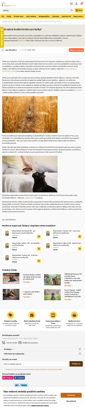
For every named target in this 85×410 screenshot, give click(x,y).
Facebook (21, 378)
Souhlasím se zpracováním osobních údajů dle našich (34, 369)
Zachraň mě (66, 16)
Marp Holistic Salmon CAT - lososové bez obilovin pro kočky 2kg (67, 244)
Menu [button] (80, 10)
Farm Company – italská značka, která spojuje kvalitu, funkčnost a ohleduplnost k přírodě (73, 293)
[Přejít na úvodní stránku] (9, 4)
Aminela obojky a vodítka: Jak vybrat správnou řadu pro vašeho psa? (32, 277)
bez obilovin (78, 90)
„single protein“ (29, 198)
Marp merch (78, 16)
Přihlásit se (76, 364)
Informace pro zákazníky (14, 353)
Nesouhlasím (71, 401)
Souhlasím (71, 395)
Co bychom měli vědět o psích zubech (31, 293)
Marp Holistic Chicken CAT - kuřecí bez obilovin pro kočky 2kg (66, 232)
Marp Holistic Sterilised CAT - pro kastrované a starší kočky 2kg (24, 232)
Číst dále (26, 282)
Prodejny (8, 349)
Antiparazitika (44, 16)
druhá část (21, 40)
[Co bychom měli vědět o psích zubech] (11, 294)
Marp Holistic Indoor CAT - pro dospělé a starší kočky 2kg (26, 244)
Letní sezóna (31, 16)
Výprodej (55, 16)
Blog (16, 21)
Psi (3, 16)
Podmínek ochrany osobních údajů (51, 369)
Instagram (9, 378)
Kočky (9, 16)
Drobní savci (18, 16)
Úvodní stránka (7, 21)
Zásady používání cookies (40, 405)
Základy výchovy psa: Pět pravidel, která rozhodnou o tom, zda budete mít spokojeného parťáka (73, 278)
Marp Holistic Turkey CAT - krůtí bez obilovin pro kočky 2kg (25, 256)
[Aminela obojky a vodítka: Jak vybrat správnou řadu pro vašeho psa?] (11, 278)
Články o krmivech (27, 21)
